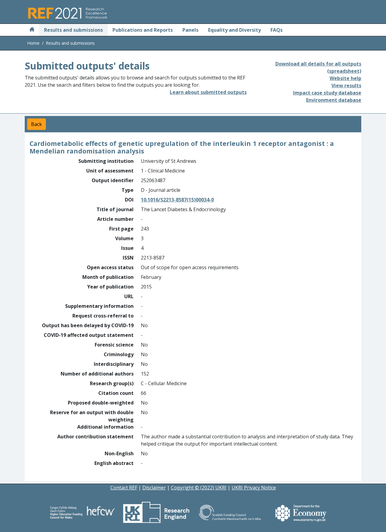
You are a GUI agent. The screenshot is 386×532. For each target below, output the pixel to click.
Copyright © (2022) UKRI (198, 487)
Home (33, 43)
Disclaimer (154, 487)
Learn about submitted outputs (208, 92)
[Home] (32, 30)
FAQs (277, 30)
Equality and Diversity (234, 30)
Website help (345, 78)
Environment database (333, 100)
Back (36, 124)
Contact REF (123, 487)
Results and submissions (73, 30)
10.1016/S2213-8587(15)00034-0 (177, 199)
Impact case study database (327, 92)
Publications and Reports (142, 30)
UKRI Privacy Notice (254, 487)
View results (346, 85)
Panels (190, 30)
